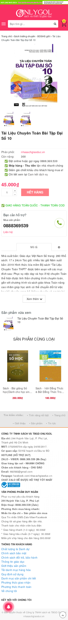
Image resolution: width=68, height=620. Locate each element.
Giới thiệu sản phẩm (13, 566)
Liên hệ (8, 232)
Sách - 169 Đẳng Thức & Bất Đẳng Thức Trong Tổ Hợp (50, 391)
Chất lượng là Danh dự (15, 549)
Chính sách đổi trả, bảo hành (19, 557)
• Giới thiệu (19, 423)
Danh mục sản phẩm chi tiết (18, 578)
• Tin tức (51, 423)
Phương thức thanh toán (16, 587)
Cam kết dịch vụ (38, 174)
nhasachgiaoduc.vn (33, 616)
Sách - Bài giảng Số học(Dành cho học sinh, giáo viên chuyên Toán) (17, 391)
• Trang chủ (58, 415)
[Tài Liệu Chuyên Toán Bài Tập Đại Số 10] (8, 324)
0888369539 (15, 225)
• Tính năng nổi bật (38, 415)
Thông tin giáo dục (13, 561)
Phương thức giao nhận (15, 582)
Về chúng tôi (9, 591)
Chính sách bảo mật (13, 553)
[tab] (34, 247)
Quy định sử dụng (12, 574)
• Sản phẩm (36, 423)
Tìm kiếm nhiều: (13, 415)
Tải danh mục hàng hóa (16, 570)
